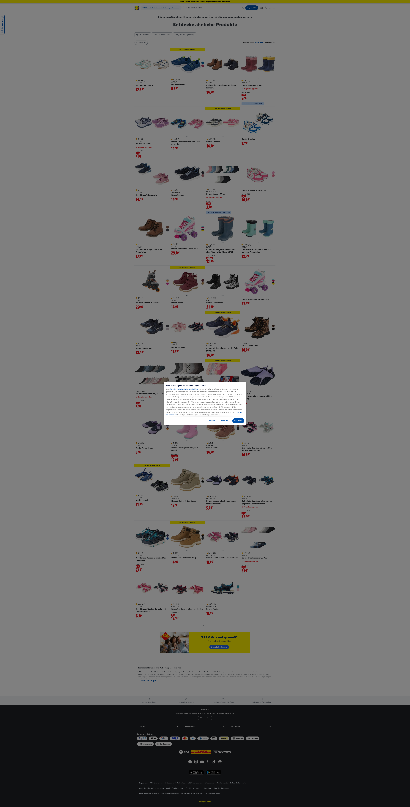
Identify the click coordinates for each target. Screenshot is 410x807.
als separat (184, 397)
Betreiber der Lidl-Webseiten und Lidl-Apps (184, 389)
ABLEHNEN (213, 421)
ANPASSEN (224, 421)
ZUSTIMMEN (238, 421)
